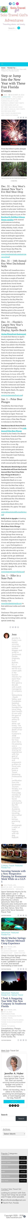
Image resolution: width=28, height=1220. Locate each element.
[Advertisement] (14, 47)
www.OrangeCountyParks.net (12, 572)
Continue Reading (6, 1040)
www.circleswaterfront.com (11, 395)
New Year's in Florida (9, 115)
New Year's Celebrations (11, 113)
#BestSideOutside (8, 1014)
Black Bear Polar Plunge (11, 99)
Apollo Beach (17, 97)
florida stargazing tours (11, 1016)
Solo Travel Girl (10, 1010)
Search (4, 1115)
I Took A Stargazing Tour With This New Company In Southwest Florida (13, 1002)
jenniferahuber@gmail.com (14, 1200)
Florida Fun (5, 97)
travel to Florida (8, 1026)
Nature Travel (17, 995)
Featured (15, 993)
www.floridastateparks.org (11, 603)
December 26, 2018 (17, 95)
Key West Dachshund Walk (11, 107)
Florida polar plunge (9, 101)
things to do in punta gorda (12, 1020)
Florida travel (7, 1018)
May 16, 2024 (7, 1012)
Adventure (5, 993)
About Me (14, 1101)
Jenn (5, 95)
